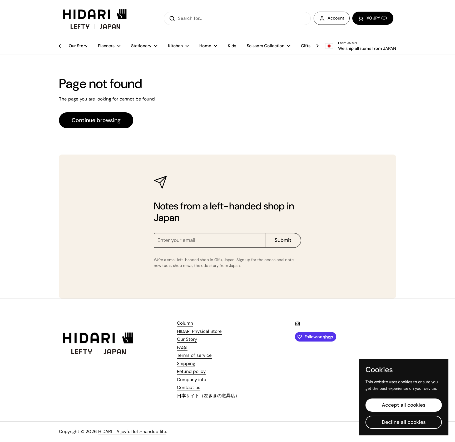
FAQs (182, 347)
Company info (191, 379)
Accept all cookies (404, 405)
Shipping (186, 363)
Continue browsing (96, 120)
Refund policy (191, 371)
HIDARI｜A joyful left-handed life (132, 431)
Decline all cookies (404, 422)
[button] (372, 18)
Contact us (188, 387)
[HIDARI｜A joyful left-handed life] (95, 18)
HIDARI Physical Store (199, 331)
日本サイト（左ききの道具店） (208, 395)
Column (185, 323)
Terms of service (194, 355)
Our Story (187, 339)
